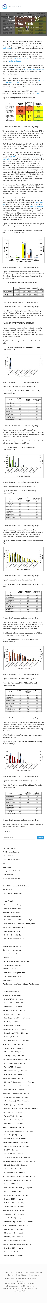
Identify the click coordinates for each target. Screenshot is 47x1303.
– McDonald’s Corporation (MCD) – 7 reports (18, 1082)
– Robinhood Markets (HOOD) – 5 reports (17, 1203)
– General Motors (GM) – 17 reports (15, 1003)
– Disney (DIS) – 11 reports (12, 1014)
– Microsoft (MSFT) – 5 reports (13, 1210)
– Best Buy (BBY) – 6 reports (13, 1123)
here (25, 87)
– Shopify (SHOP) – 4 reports (13, 1237)
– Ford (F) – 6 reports (10, 1150)
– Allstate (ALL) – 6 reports (12, 1169)
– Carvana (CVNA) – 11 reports (14, 1010)
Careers (11, 1275)
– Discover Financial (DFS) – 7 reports (16, 1086)
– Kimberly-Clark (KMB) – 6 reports (15, 1165)
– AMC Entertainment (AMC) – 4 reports (17, 1244)
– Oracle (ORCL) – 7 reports (13, 1078)
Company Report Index (11, 991)
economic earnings (36, 206)
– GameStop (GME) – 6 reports (14, 1135)
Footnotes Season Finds (11, 878)
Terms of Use (32, 1288)
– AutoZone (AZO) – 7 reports (13, 1089)
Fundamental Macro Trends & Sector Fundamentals (21, 984)
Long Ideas (7, 867)
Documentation (34, 1275)
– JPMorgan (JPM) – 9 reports (13, 1056)
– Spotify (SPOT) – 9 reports (13, 1044)
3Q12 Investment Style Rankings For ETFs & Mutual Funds (23, 20)
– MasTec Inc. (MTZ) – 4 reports (14, 1240)
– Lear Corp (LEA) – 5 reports (13, 1191)
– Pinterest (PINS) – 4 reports (13, 1233)
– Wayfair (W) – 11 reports (12, 1022)
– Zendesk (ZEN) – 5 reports (13, 1184)
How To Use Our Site (10, 954)
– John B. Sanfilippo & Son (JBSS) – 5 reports (19, 1176)
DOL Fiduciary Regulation (12, 976)
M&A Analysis (7, 980)
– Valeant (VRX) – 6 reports (12, 1116)
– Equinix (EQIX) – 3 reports (13, 1255)
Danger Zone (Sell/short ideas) (13, 871)
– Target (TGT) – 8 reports (12, 1067)
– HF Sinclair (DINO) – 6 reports (14, 1172)
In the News (29, 1272)
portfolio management (20, 59)
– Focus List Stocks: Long (12, 905)
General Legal (21, 1275)
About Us (8, 1272)
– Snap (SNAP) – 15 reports (12, 1006)
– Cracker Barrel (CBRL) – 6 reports (15, 1120)
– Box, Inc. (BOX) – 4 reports (13, 1229)
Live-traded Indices (9, 848)
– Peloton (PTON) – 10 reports (13, 1037)
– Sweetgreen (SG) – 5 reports (13, 1206)
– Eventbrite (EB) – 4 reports (13, 1248)
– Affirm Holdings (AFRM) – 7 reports (16, 1101)
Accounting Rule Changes (12, 965)
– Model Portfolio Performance (13, 939)
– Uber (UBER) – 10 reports (12, 1025)
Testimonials (7, 890)
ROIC (13, 157)
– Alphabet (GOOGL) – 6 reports (14, 1139)
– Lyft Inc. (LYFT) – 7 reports (13, 1105)
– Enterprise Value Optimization (14, 973)
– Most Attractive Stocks (11, 912)
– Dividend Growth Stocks (12, 935)
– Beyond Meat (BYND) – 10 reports (15, 1033)
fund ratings (7, 48)
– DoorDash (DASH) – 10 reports (14, 1029)
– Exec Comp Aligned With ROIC (14, 927)
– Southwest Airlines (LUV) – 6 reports (16, 1146)
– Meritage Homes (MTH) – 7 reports (16, 1093)
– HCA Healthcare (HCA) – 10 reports (16, 1040)
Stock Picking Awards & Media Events (16, 886)
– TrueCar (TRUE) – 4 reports (13, 1218)
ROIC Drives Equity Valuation (13, 969)
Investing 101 (7, 957)
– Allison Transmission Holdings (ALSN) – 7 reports (20, 1108)
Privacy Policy (21, 1291)
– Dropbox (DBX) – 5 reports (13, 1199)
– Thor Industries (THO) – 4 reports (15, 1225)
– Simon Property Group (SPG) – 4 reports (18, 1221)
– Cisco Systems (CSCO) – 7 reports (15, 1097)
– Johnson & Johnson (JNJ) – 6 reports (16, 1157)
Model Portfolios (8, 901)
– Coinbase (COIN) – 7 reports (13, 1074)
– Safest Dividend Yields (11, 931)
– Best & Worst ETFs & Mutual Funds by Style (19, 923)
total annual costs (15, 61)
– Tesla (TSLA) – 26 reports (12, 995)
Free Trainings (8, 856)
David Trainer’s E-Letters (11, 859)
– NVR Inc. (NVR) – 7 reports (13, 1112)
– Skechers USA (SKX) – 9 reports (15, 1052)
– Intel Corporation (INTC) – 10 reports (16, 1018)
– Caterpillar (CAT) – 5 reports (13, 1214)
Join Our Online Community (12, 950)
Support (39, 1272)
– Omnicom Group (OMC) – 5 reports (16, 1195)
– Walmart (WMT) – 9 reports (13, 1048)
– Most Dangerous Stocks (12, 916)
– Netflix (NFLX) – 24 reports (13, 999)
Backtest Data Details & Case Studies (16, 961)
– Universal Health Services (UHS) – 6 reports (19, 1161)
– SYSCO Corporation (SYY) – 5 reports (17, 1180)
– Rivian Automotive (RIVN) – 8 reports (16, 1059)
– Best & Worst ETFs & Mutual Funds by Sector (19, 920)
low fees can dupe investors (34, 69)
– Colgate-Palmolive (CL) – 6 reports (15, 1142)
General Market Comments (12, 893)
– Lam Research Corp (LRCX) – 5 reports (17, 1188)
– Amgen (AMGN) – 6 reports (13, 1154)
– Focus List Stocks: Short (12, 908)
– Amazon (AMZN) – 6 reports (13, 1127)
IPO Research (8, 874)
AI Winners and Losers (11, 852)
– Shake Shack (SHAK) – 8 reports (15, 1071)
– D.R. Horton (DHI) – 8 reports (14, 1063)
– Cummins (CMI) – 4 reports (13, 1252)
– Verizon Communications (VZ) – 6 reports (18, 1131)
